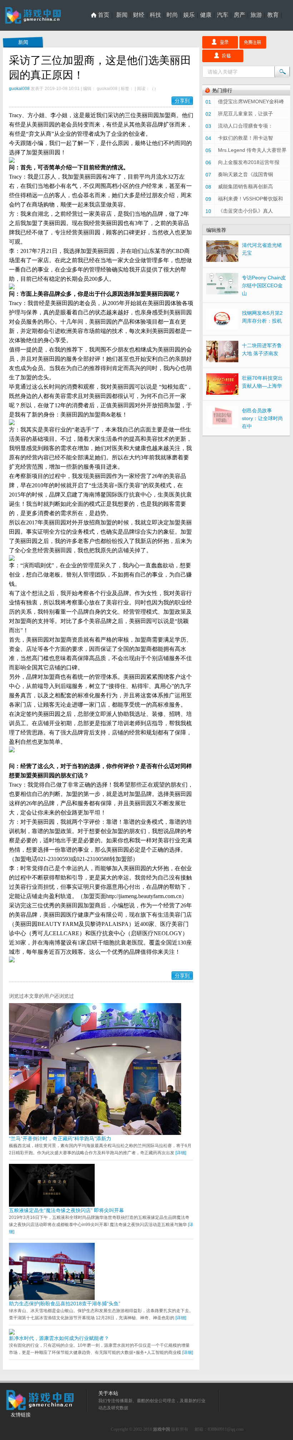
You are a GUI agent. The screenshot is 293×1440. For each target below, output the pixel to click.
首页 (103, 15)
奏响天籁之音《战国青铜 (245, 174)
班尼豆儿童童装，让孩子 (245, 113)
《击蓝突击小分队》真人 (245, 211)
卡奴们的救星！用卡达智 (245, 138)
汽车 (222, 15)
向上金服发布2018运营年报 (248, 162)
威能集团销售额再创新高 (245, 186)
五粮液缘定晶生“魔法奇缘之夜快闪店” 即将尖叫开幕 (66, 1210)
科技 (155, 15)
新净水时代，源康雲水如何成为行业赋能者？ (59, 1338)
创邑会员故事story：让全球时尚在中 (262, 418)
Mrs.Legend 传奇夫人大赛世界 (252, 150)
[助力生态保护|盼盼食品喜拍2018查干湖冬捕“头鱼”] (52, 1298)
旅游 (256, 15)
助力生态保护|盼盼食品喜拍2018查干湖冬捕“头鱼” (64, 1303)
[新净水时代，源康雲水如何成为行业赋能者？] (12, 1333)
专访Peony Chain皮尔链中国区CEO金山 (264, 285)
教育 (273, 15)
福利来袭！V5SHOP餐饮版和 (250, 198)
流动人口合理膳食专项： (245, 126)
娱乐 (189, 15)
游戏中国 (161, 1429)
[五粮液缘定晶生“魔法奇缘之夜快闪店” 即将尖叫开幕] (52, 1205)
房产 (239, 15)
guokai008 (19, 88)
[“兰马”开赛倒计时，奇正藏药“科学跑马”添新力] (95, 1133)
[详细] (180, 1152)
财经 (138, 15)
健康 (206, 15)
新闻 (122, 15)
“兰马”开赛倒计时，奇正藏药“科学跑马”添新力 (60, 1138)
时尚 (172, 15)
